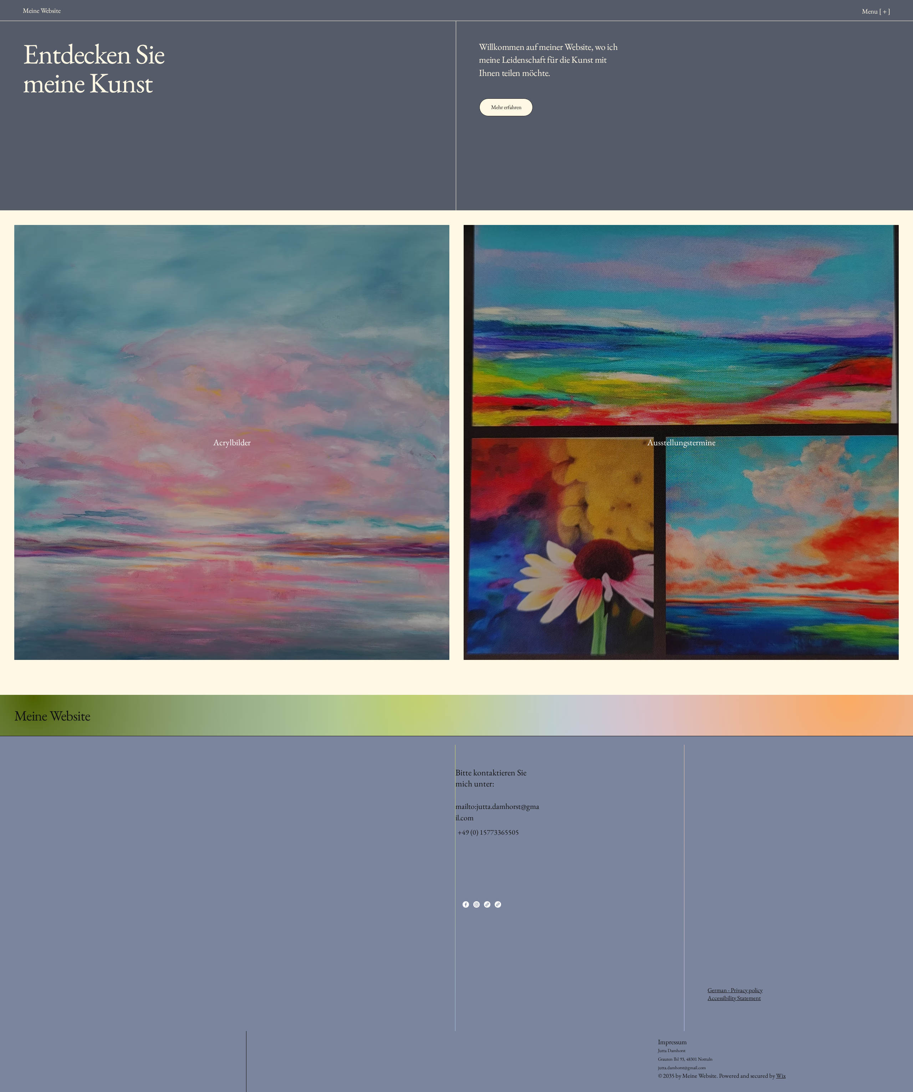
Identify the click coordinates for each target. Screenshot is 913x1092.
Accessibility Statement (734, 998)
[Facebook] (466, 904)
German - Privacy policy (735, 990)
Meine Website (52, 715)
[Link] (487, 904)
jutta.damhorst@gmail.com (682, 1068)
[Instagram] (476, 904)
